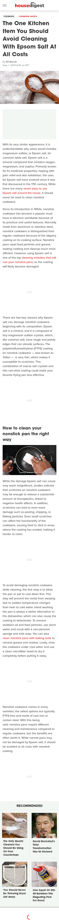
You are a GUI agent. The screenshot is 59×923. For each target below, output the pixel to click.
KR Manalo (11, 62)
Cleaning (9, 16)
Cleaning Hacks (28, 16)
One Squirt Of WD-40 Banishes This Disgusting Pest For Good (44, 895)
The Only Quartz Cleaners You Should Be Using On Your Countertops (13, 848)
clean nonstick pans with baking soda (27, 638)
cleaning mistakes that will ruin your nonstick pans (29, 259)
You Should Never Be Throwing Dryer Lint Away (14, 893)
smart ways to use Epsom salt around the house (25, 190)
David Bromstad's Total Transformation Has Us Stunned (44, 846)
